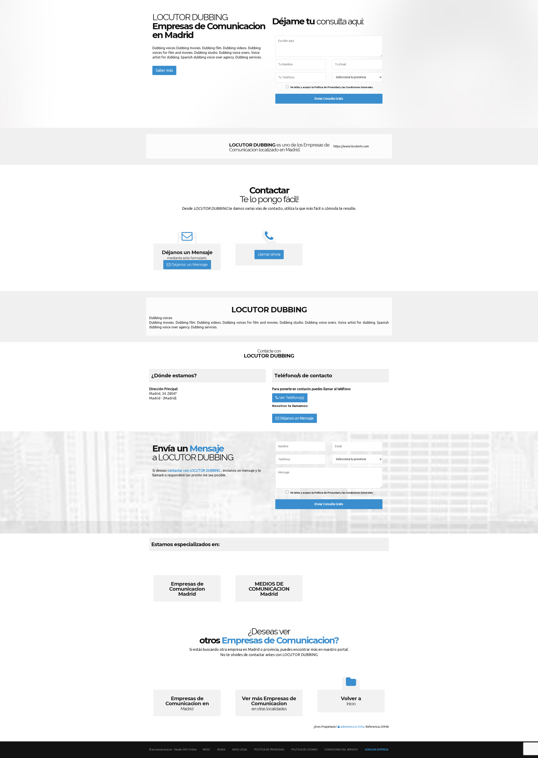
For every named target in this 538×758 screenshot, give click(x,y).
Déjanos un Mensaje (189, 264)
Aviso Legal (239, 749)
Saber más (164, 70)
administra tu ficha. (352, 726)
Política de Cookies (304, 749)
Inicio (206, 749)
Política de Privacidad (269, 749)
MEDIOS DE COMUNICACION (269, 578)
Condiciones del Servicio (341, 749)
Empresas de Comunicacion (187, 578)
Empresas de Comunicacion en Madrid (187, 693)
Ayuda (221, 749)
